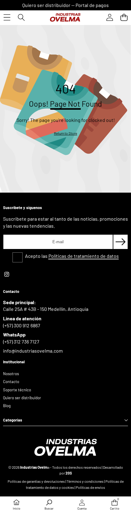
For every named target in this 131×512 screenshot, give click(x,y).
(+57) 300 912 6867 (21, 325)
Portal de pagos (92, 5)
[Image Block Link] (65, 447)
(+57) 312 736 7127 (21, 341)
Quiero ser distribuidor (46, 5)
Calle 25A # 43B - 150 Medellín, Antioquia (45, 309)
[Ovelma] (65, 17)
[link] (65, 133)
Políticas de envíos (90, 487)
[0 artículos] (124, 17)
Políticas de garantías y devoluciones (36, 481)
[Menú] (7, 17)
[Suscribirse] (120, 241)
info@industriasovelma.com (33, 351)
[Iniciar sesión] (109, 17)
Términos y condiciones (85, 481)
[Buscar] (21, 17)
